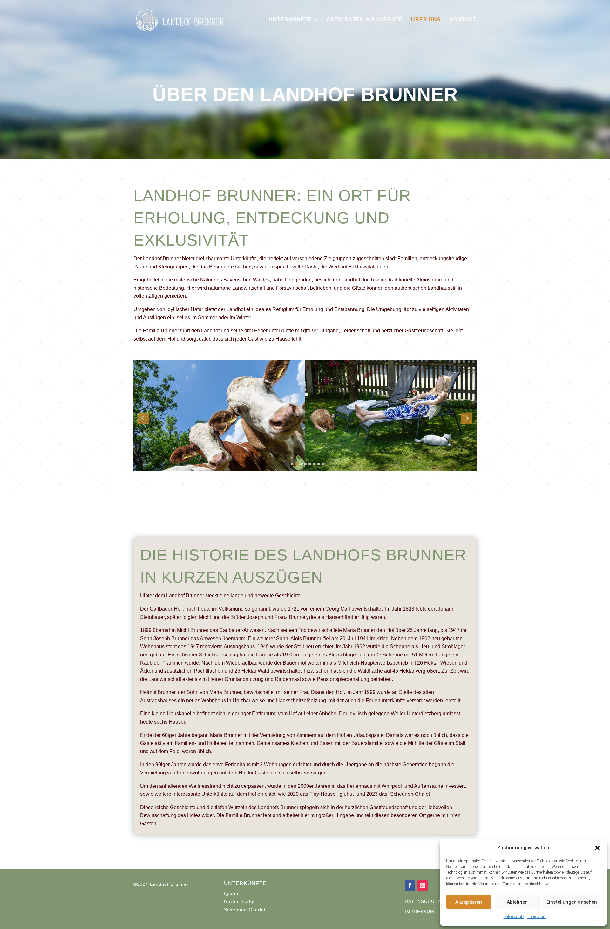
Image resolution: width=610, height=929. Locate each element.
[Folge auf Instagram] (422, 885)
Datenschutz (514, 916)
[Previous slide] (143, 418)
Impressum (536, 916)
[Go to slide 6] (314, 464)
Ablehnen (517, 902)
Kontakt (463, 19)
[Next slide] (466, 418)
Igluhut (232, 893)
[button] (597, 848)
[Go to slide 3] (301, 464)
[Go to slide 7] (318, 464)
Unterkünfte (290, 19)
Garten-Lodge (240, 901)
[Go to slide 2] (296, 464)
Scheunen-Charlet (245, 909)
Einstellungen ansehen (571, 902)
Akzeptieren (468, 902)
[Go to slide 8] (323, 464)
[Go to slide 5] (309, 464)
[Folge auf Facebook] (410, 885)
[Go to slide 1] (292, 464)
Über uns (426, 19)
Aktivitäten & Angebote (364, 19)
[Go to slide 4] (305, 464)
